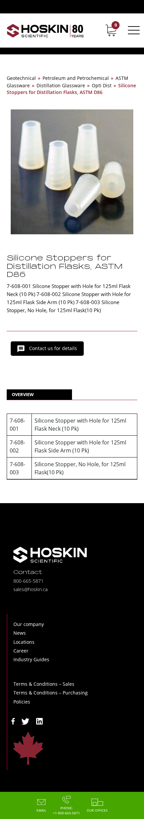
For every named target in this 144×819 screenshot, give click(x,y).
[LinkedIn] (39, 721)
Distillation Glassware (61, 85)
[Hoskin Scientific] (45, 30)
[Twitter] (25, 721)
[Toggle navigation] (132, 30)
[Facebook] (13, 721)
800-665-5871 (28, 581)
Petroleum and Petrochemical (76, 78)
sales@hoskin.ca (30, 589)
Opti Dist (102, 85)
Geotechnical (21, 78)
